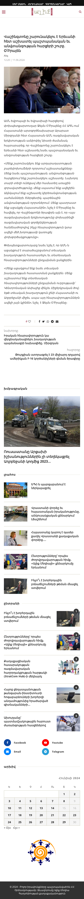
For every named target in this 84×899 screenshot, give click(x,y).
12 (30, 808)
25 (19, 822)
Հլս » (16, 827)
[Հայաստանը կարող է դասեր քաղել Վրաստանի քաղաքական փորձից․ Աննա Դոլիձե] (15, 538)
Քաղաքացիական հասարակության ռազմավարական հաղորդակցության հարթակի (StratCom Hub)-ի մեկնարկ (25, 668)
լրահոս (10, 474)
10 (9, 808)
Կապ (69, 4)
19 (30, 815)
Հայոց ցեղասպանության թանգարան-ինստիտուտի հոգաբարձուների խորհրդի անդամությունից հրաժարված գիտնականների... (26, 696)
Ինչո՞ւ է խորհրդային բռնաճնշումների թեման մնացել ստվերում (54, 584)
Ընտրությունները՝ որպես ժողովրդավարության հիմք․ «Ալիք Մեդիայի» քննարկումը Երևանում (52, 561)
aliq (6, 55)
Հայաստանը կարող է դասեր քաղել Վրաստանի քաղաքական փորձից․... (55, 536)
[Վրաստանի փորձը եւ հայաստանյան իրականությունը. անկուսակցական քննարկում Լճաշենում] (15, 514)
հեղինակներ (36, 4)
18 (19, 815)
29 (64, 822)
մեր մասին (19, 4)
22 (64, 815)
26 (30, 822)
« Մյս (7, 827)
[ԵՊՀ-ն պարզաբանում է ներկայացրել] (15, 490)
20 (41, 815)
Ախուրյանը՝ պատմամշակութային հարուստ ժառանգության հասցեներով (27, 721)
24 (9, 822)
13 (41, 808)
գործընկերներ (55, 4)
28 (52, 822)
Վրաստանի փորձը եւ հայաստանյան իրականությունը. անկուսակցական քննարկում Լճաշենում (55, 513)
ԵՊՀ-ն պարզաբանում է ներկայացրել (48, 486)
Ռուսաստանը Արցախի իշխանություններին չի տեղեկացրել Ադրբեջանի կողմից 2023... (36, 456)
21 (52, 815)
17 (9, 815)
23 (74, 815)
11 (19, 808)
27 (41, 822)
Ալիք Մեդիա (61, 890)
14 (52, 808)
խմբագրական (15, 388)
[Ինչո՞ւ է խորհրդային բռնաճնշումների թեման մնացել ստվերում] (15, 586)
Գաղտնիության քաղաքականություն (42, 893)
